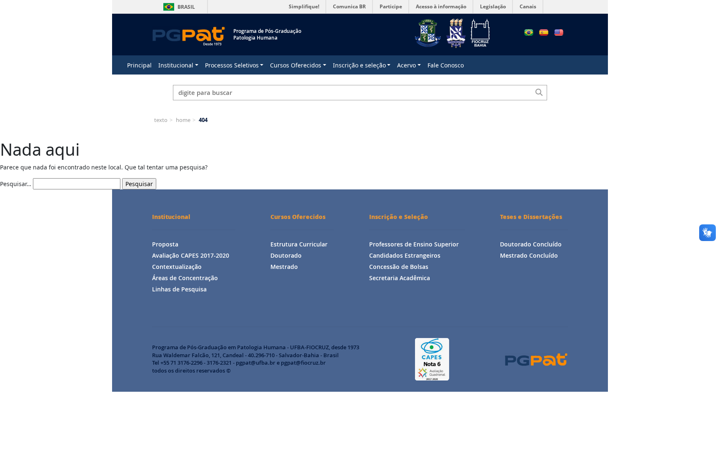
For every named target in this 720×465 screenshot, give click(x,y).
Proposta (165, 244)
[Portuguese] (529, 32)
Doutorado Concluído (531, 244)
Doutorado (286, 255)
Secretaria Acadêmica (399, 278)
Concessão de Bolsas (398, 267)
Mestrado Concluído (529, 255)
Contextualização (177, 267)
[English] (559, 32)
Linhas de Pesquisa (179, 289)
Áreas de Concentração (185, 278)
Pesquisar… (15, 184)
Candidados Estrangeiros (404, 255)
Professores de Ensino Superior (414, 244)
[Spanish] (544, 32)
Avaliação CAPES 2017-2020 (190, 255)
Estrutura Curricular (299, 244)
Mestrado (284, 267)
